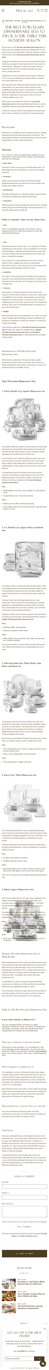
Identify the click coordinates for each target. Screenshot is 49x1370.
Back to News (26, 1253)
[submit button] (39, 1358)
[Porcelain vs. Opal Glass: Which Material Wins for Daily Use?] (9, 1284)
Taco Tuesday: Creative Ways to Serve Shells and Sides (31, 1295)
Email (5, 1193)
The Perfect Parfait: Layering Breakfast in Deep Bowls (30, 1307)
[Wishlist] (42, 10)
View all (24, 1273)
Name (5, 1182)
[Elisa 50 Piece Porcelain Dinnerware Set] (24, 694)
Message (7, 1204)
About (24, 1323)
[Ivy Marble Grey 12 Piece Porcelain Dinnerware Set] (24, 558)
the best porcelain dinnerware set (32, 21)
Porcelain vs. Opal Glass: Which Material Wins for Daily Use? (31, 1283)
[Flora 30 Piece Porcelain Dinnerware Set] (24, 802)
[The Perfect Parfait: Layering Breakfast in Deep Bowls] (9, 1308)
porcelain (17, 21)
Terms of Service (26, 1236)
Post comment (24, 1227)
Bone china (7, 163)
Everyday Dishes (8, 21)
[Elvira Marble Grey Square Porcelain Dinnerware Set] (24, 419)
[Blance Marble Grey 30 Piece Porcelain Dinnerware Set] (24, 895)
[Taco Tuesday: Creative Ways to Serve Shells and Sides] (9, 1296)
